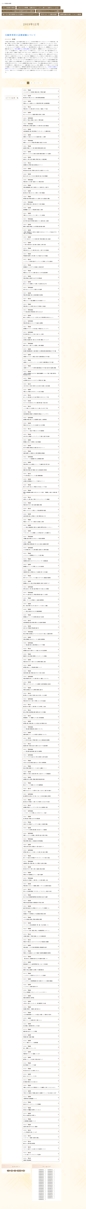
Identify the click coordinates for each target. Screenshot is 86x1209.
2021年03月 (41, 1191)
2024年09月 (50, 1179)
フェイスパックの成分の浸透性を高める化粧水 (18, 11)
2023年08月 (41, 1180)
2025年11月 (50, 1176)
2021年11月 (50, 1185)
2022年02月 (50, 1183)
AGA (9, 1170)
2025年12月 (41, 1176)
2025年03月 (41, 1177)
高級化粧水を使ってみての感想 (70, 14)
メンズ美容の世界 (9, 8)
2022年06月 (41, 1182)
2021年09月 (50, 1186)
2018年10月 (41, 1196)
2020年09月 (50, 1193)
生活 (15, 1170)
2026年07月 (50, 1169)
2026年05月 (50, 1171)
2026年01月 (50, 1174)
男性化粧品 (19, 1170)
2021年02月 (50, 1191)
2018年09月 (50, 1196)
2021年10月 (41, 1186)
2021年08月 (41, 1188)
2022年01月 (41, 1185)
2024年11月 (50, 1177)
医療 (12, 1170)
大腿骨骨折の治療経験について (20, 34)
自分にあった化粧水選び (49, 14)
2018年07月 (50, 1197)
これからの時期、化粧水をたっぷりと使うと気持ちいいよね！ (38, 8)
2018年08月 (41, 1197)
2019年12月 (41, 1194)
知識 (24, 1170)
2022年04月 (50, 1182)
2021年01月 (41, 1193)
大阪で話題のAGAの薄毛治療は (22, 49)
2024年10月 (41, 1179)
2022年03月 (41, 1183)
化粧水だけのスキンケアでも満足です (49, 11)
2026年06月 (41, 1171)
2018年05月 (41, 1199)
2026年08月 (41, 1169)
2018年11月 (50, 1194)
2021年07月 (50, 1188)
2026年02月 (41, 1174)
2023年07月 (50, 1180)
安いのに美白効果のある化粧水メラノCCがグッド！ (20, 14)
